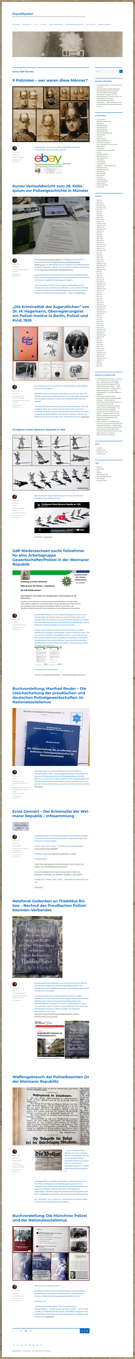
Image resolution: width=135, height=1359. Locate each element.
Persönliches (100, 160)
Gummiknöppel (17, 1165)
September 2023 (101, 250)
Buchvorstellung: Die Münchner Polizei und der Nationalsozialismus (49, 1217)
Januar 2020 (100, 327)
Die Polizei (15, 1163)
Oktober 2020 (100, 310)
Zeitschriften (100, 187)
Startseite (16, 24)
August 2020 (100, 314)
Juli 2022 (99, 271)
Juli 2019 (99, 339)
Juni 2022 (99, 273)
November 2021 (101, 285)
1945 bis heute (101, 119)
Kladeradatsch (101, 146)
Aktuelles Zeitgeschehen (104, 121)
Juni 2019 (99, 341)
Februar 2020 (100, 325)
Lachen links (100, 148)
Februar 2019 (100, 348)
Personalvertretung (102, 158)
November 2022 (101, 265)
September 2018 (101, 358)
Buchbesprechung (18, 396)
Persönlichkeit (16, 846)
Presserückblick (101, 173)
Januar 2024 (100, 242)
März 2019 (100, 346)
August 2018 (100, 360)
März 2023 (100, 258)
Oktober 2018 (100, 356)
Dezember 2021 (101, 283)
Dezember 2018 (101, 352)
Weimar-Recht (101, 183)
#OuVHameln (91, 24)
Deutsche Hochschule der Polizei (49, 259)
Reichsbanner (101, 175)
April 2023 (99, 256)
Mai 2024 (99, 235)
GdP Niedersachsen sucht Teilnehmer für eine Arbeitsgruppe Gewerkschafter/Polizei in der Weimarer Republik (50, 557)
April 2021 (99, 298)
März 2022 (100, 277)
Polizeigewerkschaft (18, 793)
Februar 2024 (100, 240)
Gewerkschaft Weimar (19, 624)
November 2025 (101, 206)
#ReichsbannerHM (56, 24)
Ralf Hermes (16, 152)
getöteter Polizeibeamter (20, 995)
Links (36, 24)
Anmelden (100, 448)
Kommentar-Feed (102, 452)
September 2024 (101, 229)
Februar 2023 (100, 260)
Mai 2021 (99, 296)
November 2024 (101, 225)
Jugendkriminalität (18, 400)
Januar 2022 (100, 281)
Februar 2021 (100, 302)
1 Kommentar (16, 1000)
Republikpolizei (22, 13)
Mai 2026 (99, 200)
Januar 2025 (100, 221)
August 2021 (100, 290)
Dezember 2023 (101, 244)
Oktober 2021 (100, 287)
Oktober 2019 (100, 333)
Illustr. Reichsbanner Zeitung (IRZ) (107, 144)
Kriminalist (24, 848)
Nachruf (14, 997)
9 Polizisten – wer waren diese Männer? (50, 80)
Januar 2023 (100, 262)
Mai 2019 (99, 342)
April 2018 (99, 366)
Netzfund (21, 997)
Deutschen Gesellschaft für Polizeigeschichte (56, 270)
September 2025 (101, 208)
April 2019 (99, 344)
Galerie (14, 505)
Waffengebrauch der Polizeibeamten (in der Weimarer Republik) (50, 1079)
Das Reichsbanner (102, 127)
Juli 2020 (99, 315)
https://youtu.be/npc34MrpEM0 (46, 849)
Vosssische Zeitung (102, 181)
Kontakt (43, 24)
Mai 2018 (99, 364)
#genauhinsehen (104, 24)
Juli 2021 (99, 292)
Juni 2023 (99, 252)
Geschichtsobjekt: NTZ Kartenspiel (107, 93)
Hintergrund (26, 24)
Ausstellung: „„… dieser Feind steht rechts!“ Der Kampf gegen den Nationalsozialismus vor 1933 (110, 104)
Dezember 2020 (101, 306)
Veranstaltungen (17, 269)
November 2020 (101, 308)
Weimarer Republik (18, 157)
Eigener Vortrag (101, 139)
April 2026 (100, 202)
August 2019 (100, 337)
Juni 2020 (99, 317)
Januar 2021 (100, 304)
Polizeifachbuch (101, 164)
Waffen (22, 1167)
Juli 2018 (99, 362)
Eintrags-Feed (101, 450)
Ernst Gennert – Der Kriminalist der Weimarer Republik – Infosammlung (50, 813)
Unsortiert (15, 508)
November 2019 (101, 331)
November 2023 (101, 246)
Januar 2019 (100, 350)
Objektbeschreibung (102, 154)
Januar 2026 (100, 204)
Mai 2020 (99, 319)
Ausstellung (100, 123)
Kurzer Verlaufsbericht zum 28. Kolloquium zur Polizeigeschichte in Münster (50, 188)
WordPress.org (101, 454)
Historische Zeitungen (103, 142)
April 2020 (100, 321)
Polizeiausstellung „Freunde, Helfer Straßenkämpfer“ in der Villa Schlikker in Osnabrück (109, 392)
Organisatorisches (102, 156)
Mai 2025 (99, 213)
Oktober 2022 (100, 267)
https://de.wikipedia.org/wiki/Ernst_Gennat (59, 854)
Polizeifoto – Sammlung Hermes (106, 166)
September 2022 (101, 269)
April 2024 (100, 237)
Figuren (18, 513)
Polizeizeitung (16, 1160)
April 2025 (100, 215)
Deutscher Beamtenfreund (104, 133)
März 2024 (100, 238)
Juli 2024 (99, 233)
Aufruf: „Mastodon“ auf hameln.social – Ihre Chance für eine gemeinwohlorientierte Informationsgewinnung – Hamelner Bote (109, 423)
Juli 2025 (99, 210)
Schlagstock (16, 1167)
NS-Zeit (99, 152)
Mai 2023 (99, 254)
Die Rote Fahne (101, 135)
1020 (13, 513)
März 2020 (100, 323)
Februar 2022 (100, 279)
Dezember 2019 (101, 329)
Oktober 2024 (100, 227)
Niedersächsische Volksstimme (106, 150)
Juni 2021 (99, 294)
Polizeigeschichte (102, 167)
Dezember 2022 (101, 263)
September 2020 (101, 312)
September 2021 (101, 289)
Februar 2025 (100, 219)
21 (21, 1331)
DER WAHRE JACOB (102, 131)
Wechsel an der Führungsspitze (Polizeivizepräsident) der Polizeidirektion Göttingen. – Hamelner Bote (109, 398)
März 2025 (100, 217)
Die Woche (100, 137)
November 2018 (101, 354)
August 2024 (100, 231)
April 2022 (100, 275)
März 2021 (100, 300)
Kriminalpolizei (17, 850)
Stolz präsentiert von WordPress (41, 1351)
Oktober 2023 (100, 248)
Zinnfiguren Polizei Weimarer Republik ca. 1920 (38, 429)
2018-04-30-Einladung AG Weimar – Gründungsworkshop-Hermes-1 (60, 675)
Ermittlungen (16, 848)
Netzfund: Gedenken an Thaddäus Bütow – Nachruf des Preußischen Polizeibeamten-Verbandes (49, 905)
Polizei (23, 513)
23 (32, 1331)
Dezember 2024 (101, 223)
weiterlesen (66, 163)
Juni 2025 (99, 211)
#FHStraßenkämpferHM (74, 24)
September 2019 (101, 335)
